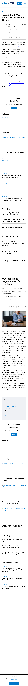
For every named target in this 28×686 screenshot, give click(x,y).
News (3, 11)
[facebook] (9, 37)
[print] (25, 37)
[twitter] (14, 37)
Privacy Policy (14, 679)
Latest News (5, 274)
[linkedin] (11, 37)
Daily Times (20, 46)
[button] (3, 4)
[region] (14, 680)
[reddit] (16, 37)
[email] (19, 37)
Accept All (14, 683)
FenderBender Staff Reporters (14, 296)
